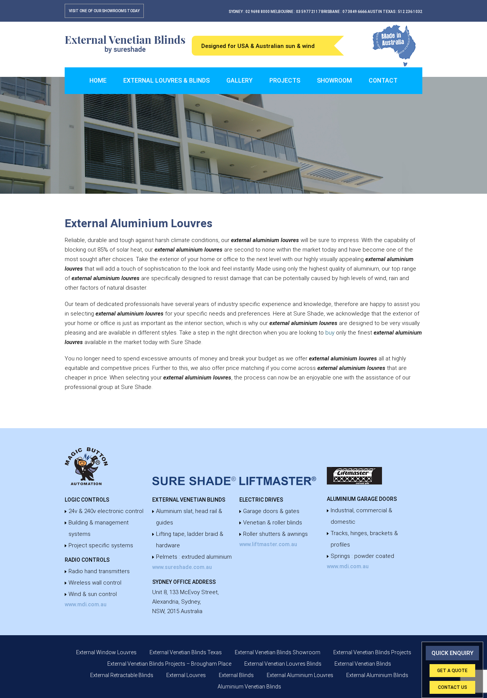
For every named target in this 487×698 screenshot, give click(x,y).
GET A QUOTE (452, 670)
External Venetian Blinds (362, 664)
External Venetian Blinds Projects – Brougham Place (169, 664)
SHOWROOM (334, 80)
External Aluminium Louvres (300, 675)
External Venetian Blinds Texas (186, 652)
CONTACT (383, 80)
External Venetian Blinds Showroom (277, 652)
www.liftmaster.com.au (268, 544)
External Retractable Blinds (121, 675)
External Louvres (186, 675)
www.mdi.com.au (86, 604)
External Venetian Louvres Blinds (282, 664)
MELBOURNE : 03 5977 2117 (295, 12)
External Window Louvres (106, 652)
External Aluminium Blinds (377, 675)
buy (329, 332)
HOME (98, 80)
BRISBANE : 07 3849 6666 (344, 12)
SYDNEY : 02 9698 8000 (249, 12)
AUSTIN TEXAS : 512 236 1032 (395, 12)
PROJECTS (284, 80)
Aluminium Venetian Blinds (249, 687)
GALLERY (239, 80)
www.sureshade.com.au (182, 567)
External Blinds (236, 675)
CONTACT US (452, 687)
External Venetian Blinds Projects (372, 652)
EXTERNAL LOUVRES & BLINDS (166, 80)
